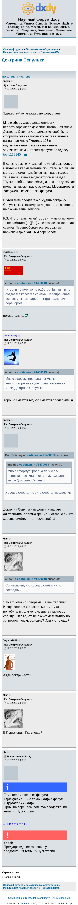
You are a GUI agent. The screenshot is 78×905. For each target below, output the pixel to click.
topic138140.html (15, 154)
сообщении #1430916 (41, 455)
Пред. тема (8, 76)
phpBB (23, 903)
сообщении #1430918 (32, 578)
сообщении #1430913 (32, 283)
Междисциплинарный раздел (20, 888)
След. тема (23, 76)
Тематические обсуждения (42, 885)
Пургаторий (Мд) (50, 888)
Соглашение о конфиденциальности (29, 898)
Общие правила (61, 898)
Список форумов (13, 885)
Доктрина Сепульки (23, 59)
